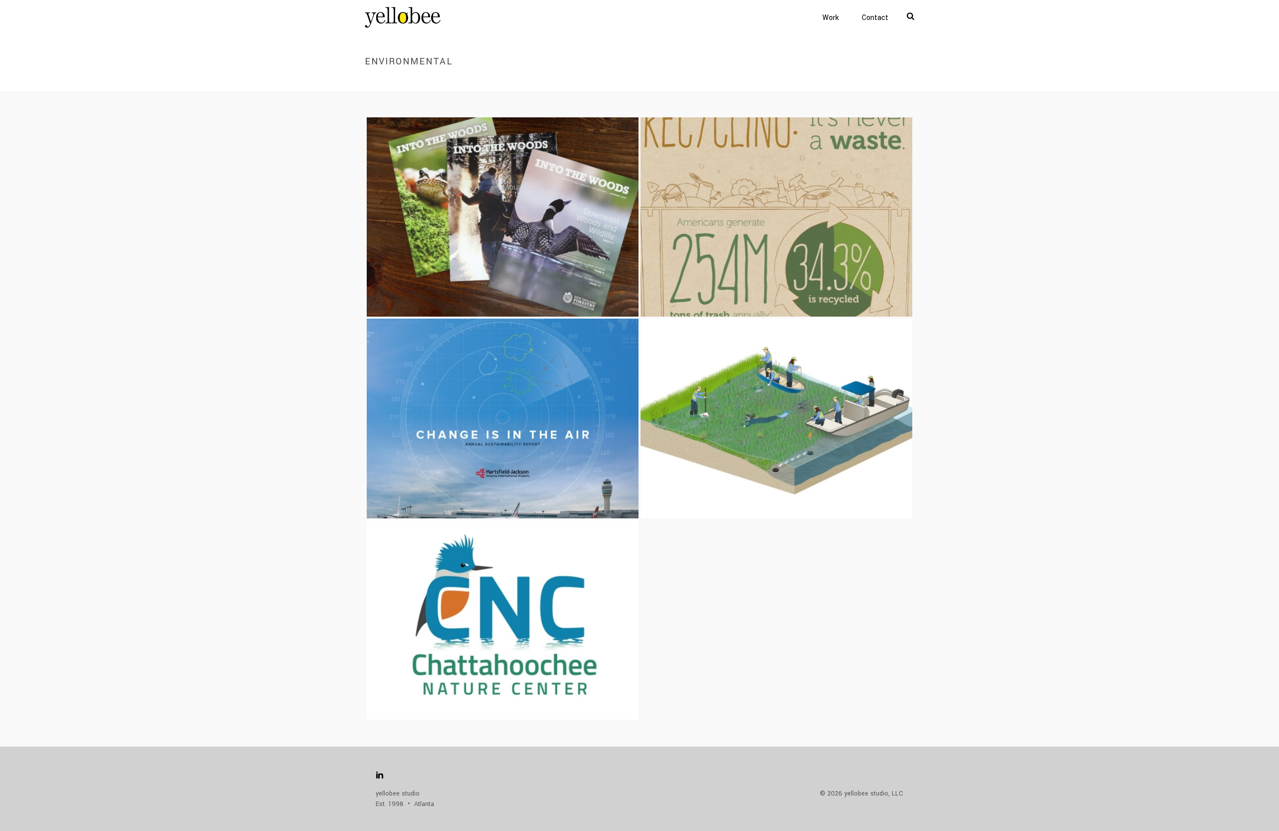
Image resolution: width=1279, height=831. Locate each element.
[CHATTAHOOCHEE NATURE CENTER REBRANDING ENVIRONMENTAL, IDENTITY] (503, 620)
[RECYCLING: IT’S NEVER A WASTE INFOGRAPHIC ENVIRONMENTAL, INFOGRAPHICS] (776, 217)
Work (830, 17)
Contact (875, 17)
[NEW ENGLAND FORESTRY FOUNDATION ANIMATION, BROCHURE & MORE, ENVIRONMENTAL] (503, 217)
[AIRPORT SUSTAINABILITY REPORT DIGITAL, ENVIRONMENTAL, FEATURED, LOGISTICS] (503, 418)
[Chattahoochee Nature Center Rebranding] (522, 592)
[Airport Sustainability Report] (522, 390)
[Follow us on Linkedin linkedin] (380, 776)
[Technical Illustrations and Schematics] (795, 390)
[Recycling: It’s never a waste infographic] (795, 189)
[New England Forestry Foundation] (522, 189)
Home (848, 82)
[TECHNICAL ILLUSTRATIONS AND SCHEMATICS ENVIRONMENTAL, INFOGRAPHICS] (776, 418)
